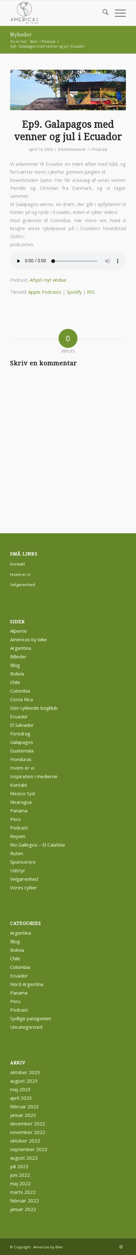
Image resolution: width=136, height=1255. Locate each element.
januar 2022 (23, 1209)
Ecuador (19, 716)
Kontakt (17, 564)
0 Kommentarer (72, 149)
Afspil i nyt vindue (48, 280)
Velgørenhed (22, 584)
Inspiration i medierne (34, 776)
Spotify (74, 292)
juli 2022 (19, 1166)
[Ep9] (68, 90)
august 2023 (24, 1081)
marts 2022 (23, 1192)
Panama (19, 810)
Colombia (20, 691)
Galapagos (21, 742)
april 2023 (21, 1098)
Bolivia (17, 673)
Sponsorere (23, 862)
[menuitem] (102, 13)
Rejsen (17, 836)
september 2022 (28, 1149)
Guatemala (22, 750)
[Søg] (102, 13)
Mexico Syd (22, 793)
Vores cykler (23, 887)
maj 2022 (20, 1183)
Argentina (20, 648)
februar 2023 (24, 1106)
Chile (15, 682)
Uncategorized (26, 1027)
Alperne (18, 631)
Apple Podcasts (44, 292)
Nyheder (21, 35)
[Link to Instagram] (121, 1247)
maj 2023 (20, 1089)
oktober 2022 (25, 1140)
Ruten (16, 853)
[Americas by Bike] (56, 13)
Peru (15, 819)
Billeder (18, 656)
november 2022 (27, 1132)
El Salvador (22, 725)
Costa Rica (21, 699)
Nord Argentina (26, 984)
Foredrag (20, 733)
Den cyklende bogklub (34, 708)
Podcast (100, 149)
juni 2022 (20, 1175)
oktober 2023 (25, 1072)
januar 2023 (23, 1115)
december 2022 (27, 1123)
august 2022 (24, 1158)
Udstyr (17, 870)
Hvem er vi (20, 574)
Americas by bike (28, 639)
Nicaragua (21, 802)
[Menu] (117, 13)
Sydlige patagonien (30, 1018)
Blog (15, 665)
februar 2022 (24, 1200)
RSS (91, 292)
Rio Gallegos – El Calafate (37, 845)
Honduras (21, 759)
